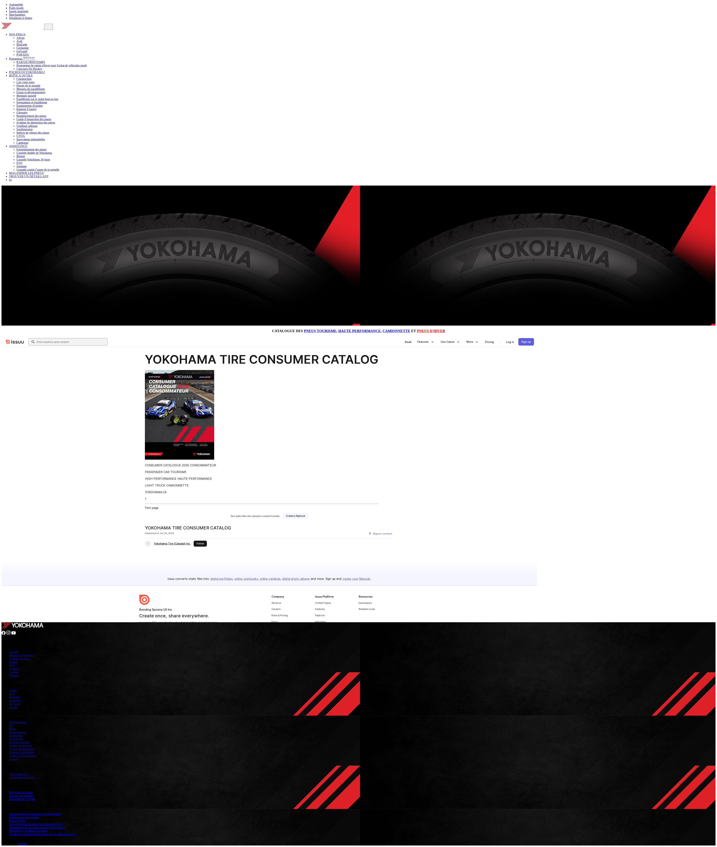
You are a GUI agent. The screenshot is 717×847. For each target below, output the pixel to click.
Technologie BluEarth (22, 777)
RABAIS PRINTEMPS (30, 62)
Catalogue (22, 142)
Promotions (22, 58)
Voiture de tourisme (20, 745)
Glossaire (21, 112)
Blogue (20, 156)
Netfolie (22, 843)
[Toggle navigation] (48, 27)
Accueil (13, 652)
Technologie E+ (18, 774)
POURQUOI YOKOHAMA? (27, 72)
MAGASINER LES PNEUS (26, 173)
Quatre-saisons (17, 722)
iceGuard (21, 51)
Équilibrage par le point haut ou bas (37, 99)
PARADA (22, 54)
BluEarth (21, 44)
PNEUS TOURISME (320, 331)
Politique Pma (17, 820)
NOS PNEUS (17, 34)
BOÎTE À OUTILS (20, 75)
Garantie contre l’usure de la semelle (37, 169)
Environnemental (19, 742)
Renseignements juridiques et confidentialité (35, 813)
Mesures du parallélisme (30, 89)
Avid (19, 41)
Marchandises (17, 14)
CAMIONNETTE (396, 331)
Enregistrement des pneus (31, 149)
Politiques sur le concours (24, 817)
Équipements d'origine (29, 105)
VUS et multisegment (21, 749)
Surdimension (24, 129)
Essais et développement (30, 92)
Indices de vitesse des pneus (32, 132)
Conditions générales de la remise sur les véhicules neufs (42, 834)
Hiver (12, 729)
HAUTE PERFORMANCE (359, 331)
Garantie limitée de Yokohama (34, 152)
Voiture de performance (23, 755)
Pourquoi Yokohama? (21, 655)
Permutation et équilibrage (31, 102)
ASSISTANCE (18, 146)
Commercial (16, 739)
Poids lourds (16, 8)
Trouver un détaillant (21, 795)
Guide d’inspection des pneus (33, 119)
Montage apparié (26, 95)
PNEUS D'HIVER (431, 331)
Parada (13, 707)
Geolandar (22, 47)
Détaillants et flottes (20, 18)
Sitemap (13, 675)
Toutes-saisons (17, 732)
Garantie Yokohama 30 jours (33, 159)
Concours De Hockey (29, 68)
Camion (13, 759)
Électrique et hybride (21, 752)
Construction (24, 78)
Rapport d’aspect (26, 109)
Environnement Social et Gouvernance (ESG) (36, 824)
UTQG (20, 136)
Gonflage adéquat (26, 126)
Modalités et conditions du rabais (28, 830)
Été (11, 725)
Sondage (21, 166)
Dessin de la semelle (28, 85)
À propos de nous (19, 658)
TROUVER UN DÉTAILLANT (29, 176)
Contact (13, 672)
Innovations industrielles (30, 139)
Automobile (16, 4)
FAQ (19, 162)
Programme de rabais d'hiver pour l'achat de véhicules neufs (51, 65)
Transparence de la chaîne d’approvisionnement (37, 827)
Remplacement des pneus (31, 115)
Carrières (14, 668)
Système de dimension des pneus (35, 122)
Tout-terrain (16, 735)
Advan (20, 37)
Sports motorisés (18, 11)
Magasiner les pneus (21, 792)
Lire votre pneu (25, 82)
